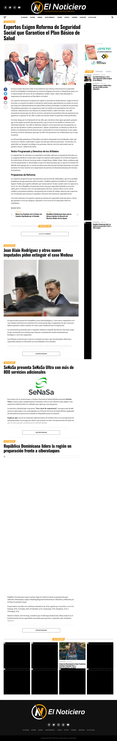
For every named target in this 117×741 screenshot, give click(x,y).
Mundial (40, 17)
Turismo (59, 17)
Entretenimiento (50, 17)
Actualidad (24, 17)
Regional (32, 17)
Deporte (67, 17)
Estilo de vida (92, 17)
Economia (74, 17)
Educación (83, 17)
